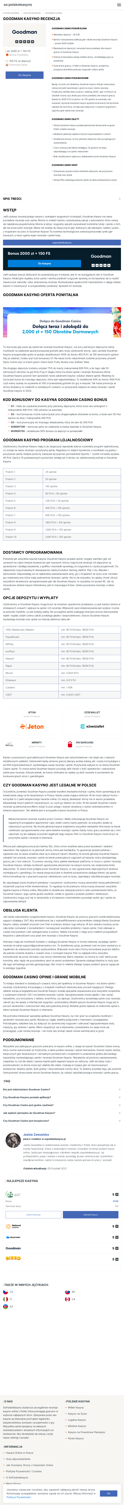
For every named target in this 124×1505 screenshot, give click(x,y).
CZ (11, 1291)
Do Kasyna (24, 75)
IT (11, 1299)
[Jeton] (31, 721)
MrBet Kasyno (76, 1407)
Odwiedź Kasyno (90, 1215)
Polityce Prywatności (19, 1497)
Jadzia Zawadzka (36, 1134)
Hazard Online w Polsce (19, 1452)
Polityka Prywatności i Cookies (24, 1471)
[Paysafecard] (92, 744)
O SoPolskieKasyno (17, 1477)
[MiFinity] (31, 744)
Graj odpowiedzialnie (18, 1458)
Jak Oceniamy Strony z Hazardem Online (29, 1465)
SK (73, 1291)
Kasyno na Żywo (77, 1413)
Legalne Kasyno (77, 1419)
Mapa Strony (13, 1483)
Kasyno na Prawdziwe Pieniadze (86, 1432)
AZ (11, 1306)
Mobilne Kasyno (77, 1426)
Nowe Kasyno (76, 1438)
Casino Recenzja (33, 1215)
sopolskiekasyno (62, 242)
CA (73, 1299)
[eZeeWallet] (92, 721)
